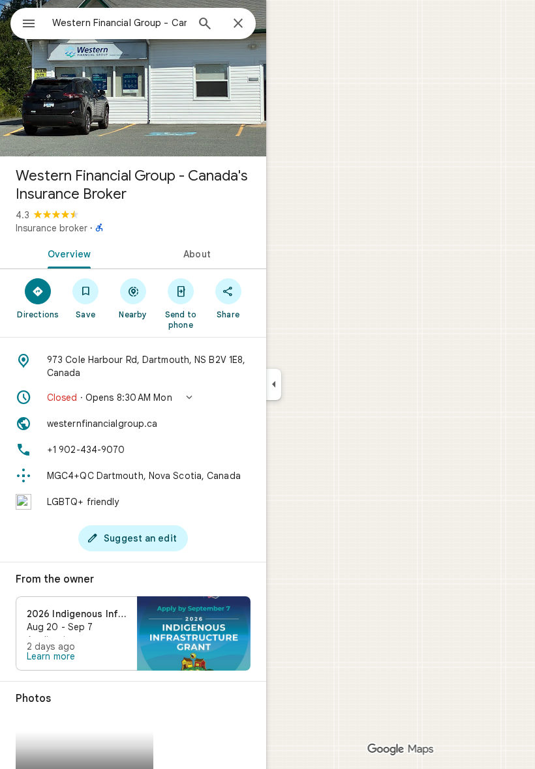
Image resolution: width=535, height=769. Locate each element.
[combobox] (119, 23)
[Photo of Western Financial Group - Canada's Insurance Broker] (133, 78)
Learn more (51, 656)
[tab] (66, 252)
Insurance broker (51, 228)
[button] (133, 397)
